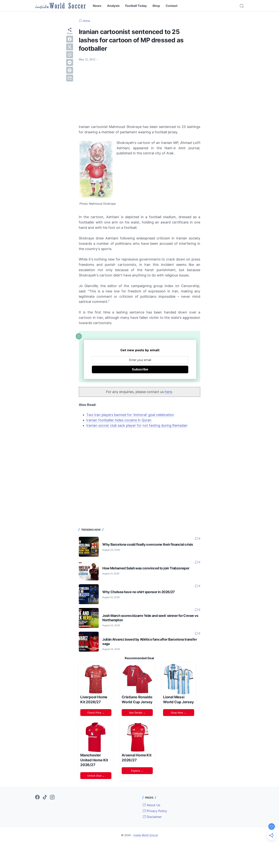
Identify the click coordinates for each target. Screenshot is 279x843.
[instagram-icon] (52, 797)
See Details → (137, 712)
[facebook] (69, 39)
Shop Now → (178, 712)
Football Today (136, 6)
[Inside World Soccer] (60, 5)
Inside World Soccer (145, 835)
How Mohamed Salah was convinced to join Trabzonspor (145, 568)
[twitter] (69, 46)
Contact (171, 6)
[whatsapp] (69, 54)
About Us (153, 805)
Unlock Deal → (96, 775)
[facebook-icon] (37, 797)
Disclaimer (154, 817)
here (168, 392)
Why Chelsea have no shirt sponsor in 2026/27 (138, 592)
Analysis (113, 6)
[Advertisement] (139, 92)
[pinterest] (69, 70)
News (97, 6)
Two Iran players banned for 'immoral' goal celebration (130, 415)
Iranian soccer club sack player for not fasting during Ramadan (137, 425)
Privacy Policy (156, 811)
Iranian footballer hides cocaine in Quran (118, 420)
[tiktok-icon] (45, 797)
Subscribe (140, 369)
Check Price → (96, 712)
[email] (69, 78)
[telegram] (69, 62)
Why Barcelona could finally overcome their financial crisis (147, 544)
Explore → (137, 770)
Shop (156, 6)
